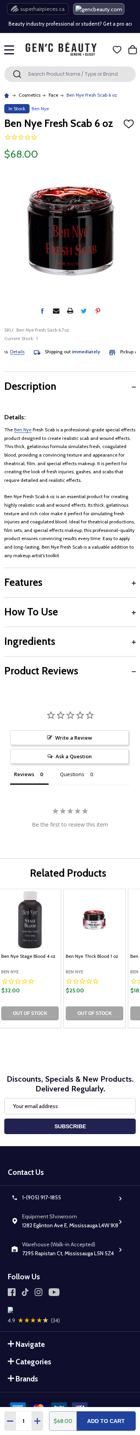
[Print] (70, 311)
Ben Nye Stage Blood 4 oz (28, 956)
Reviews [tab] (24, 774)
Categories (33, 1361)
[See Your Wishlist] (117, 49)
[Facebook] (42, 311)
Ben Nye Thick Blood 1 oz (92, 956)
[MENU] (9, 50)
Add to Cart (106, 1421)
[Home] (7, 95)
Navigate (30, 1344)
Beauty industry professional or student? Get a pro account (69, 24)
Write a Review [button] (73, 737)
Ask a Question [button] (74, 756)
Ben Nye (23, 430)
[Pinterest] (98, 311)
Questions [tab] (72, 774)
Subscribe (70, 1126)
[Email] (56, 311)
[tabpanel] (94, 958)
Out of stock (30, 1013)
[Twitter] (84, 311)
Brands (27, 1378)
